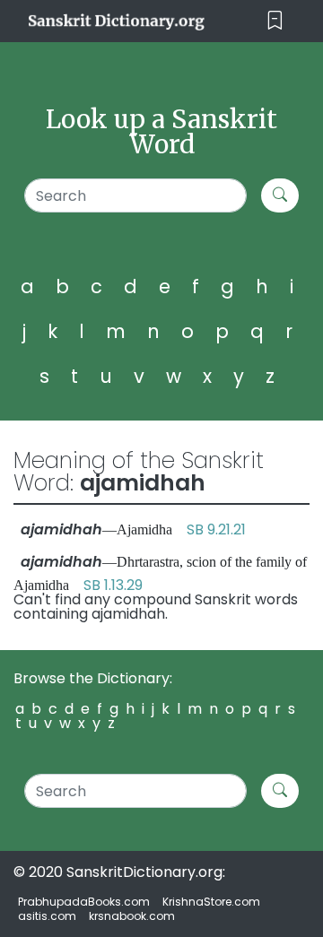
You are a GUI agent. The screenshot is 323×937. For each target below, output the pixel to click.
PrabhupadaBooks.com (84, 901)
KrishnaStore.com (211, 901)
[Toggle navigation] (275, 21)
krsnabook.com (132, 916)
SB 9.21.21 (216, 529)
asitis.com (47, 916)
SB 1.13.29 (113, 585)
